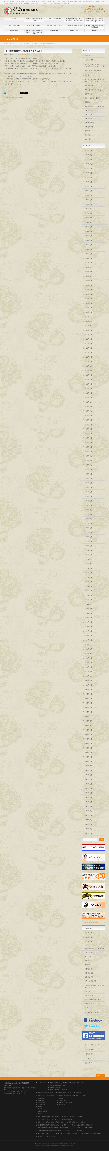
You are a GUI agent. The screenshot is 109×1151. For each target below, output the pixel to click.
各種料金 (86, 1133)
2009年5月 (88, 694)
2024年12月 (89, 155)
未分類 (87, 75)
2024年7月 (88, 177)
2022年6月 (88, 240)
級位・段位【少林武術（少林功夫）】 (68, 1133)
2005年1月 (88, 802)
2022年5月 (88, 245)
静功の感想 (88, 94)
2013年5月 (88, 662)
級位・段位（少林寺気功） (45, 1133)
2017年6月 (88, 483)
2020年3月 (88, 352)
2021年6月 (88, 294)
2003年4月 (88, 815)
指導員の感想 (89, 86)
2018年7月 (88, 424)
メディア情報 (89, 60)
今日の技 (88, 991)
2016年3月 (88, 546)
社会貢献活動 (89, 1049)
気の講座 (88, 135)
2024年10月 (89, 164)
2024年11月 (89, 159)
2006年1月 (88, 761)
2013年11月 (89, 649)
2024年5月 (88, 186)
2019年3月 (88, 388)
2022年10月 (89, 222)
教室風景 (88, 131)
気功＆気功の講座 (77, 1116)
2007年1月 (88, 712)
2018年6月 (88, 429)
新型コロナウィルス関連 (93, 70)
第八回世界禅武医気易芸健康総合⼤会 (49, 1125)
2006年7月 (88, 739)
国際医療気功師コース (56, 1087)
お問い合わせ (97, 1133)
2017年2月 (88, 501)
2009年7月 (88, 685)
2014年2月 (88, 635)
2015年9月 (88, 568)
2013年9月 (88, 658)
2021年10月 (89, 276)
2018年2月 (88, 447)
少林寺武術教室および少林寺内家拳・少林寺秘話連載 (53, 1128)
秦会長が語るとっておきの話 (22, 43)
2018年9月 (88, 415)
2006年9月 (88, 730)
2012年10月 (89, 676)
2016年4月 (88, 541)
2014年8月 (88, 618)
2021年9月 (88, 281)
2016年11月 (89, 514)
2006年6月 (88, 743)
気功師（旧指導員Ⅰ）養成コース (58, 1089)
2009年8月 (88, 680)
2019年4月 (88, 384)
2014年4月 (88, 626)
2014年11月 (89, 609)
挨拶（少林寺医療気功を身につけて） (49, 1116)
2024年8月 (88, 173)
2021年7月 (88, 290)
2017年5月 (88, 487)
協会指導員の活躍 (67, 1119)
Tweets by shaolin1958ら (90, 922)
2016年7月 (88, 528)
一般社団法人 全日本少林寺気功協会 (52, 1143)
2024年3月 (88, 195)
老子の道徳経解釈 (91, 981)
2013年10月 (89, 653)
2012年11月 (89, 671)
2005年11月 (89, 766)
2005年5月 (88, 784)
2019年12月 (89, 366)
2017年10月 (89, 465)
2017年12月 (89, 456)
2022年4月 (88, 249)
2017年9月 (88, 469)
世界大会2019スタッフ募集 (77, 1122)
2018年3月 (88, 442)
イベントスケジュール (92, 1045)
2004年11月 (89, 806)
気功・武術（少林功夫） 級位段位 (47, 1119)
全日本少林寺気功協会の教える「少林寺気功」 (51, 1122)
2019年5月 (88, 379)
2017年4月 (88, 492)
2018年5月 (88, 433)
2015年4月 (88, 586)
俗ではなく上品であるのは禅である (15, 97)
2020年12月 (89, 317)
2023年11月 (89, 213)
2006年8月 (88, 734)
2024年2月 (88, 200)
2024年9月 (88, 168)
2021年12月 (89, 267)
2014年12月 (89, 604)
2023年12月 (89, 209)
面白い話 (88, 139)
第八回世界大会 (51, 1136)
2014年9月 (88, 613)
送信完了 (40, 1136)
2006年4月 (88, 752)
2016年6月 (88, 532)
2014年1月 (88, 640)
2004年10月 (89, 811)
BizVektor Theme (54, 1145)
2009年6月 (88, 689)
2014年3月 (88, 631)
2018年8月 (88, 420)
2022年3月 (88, 254)
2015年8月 (88, 573)
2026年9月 (88, 942)
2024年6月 (88, 182)
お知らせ (88, 55)
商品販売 (78, 1093)
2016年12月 (89, 510)
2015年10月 (89, 564)
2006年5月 (88, 748)
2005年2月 (88, 797)
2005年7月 (88, 775)
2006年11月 (89, 721)
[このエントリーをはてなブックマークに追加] (5, 93)
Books (87, 1008)
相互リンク (88, 1063)
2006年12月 (89, 716)
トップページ (41, 1083)
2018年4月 (88, 438)
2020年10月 (89, 326)
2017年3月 (88, 496)
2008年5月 (88, 698)
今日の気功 (88, 114)
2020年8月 (88, 334)
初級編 (87, 102)
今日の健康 (88, 110)
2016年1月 (88, 555)
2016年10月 (89, 519)
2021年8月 (88, 285)
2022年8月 (88, 231)
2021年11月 (89, 272)
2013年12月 (89, 644)
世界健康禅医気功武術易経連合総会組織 (49, 1130)
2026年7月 (88, 933)
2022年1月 (88, 263)
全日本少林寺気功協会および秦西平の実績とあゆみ (78, 1125)
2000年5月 (88, 833)
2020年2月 (88, 357)
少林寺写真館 (78, 1130)
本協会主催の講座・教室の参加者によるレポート (94, 80)
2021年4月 (88, 303)
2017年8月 (88, 474)
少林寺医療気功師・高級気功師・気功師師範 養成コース (66, 1083)
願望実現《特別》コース (64, 1093)
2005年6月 (88, 779)
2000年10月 (89, 829)
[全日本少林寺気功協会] (21, 12)
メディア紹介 (89, 1054)
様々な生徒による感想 (92, 98)
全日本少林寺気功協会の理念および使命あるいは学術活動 (94, 65)
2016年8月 (88, 523)
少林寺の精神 (89, 127)
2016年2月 (88, 550)
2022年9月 (88, 227)
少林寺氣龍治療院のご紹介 (45, 1093)
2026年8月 (88, 937)
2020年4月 (88, 348)
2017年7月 (88, 478)
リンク (87, 1058)
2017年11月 (89, 460)
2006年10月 (89, 725)
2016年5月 (88, 537)
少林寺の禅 (33, 43)
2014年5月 (88, 622)
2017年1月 (88, 505)
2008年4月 (88, 703)
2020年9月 (88, 330)
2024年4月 (88, 191)
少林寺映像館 (89, 1128)
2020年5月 (88, 343)
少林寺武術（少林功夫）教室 (57, 1085)
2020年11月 (89, 321)
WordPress (45, 1145)
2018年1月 (88, 451)
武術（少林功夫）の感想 (93, 90)
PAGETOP (100, 1075)
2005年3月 (88, 793)
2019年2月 (88, 393)
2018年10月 (89, 411)
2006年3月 (88, 757)
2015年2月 (88, 595)
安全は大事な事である (65, 97)
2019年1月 (88, 397)
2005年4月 (88, 788)
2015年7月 (88, 577)
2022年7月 (88, 236)
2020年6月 (88, 339)
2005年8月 (88, 770)
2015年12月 (89, 559)
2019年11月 (89, 370)
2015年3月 (88, 591)
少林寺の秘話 (89, 123)
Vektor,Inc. (64, 1145)
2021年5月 (88, 299)
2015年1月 (88, 600)
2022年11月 (89, 218)
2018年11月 (89, 406)
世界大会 (67, 1130)
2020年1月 (88, 361)
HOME (5, 43)
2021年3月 (88, 308)
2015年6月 (88, 582)
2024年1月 (88, 204)
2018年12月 (89, 402)
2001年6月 (88, 824)
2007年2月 (88, 707)
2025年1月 (88, 150)
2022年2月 (88, 258)
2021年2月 (88, 312)
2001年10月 (89, 820)
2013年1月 (88, 667)
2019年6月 (88, 375)
